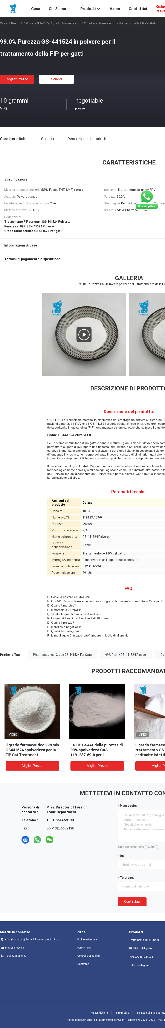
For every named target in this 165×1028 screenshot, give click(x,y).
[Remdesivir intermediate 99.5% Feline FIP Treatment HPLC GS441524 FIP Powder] (84, 334)
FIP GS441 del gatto (140, 948)
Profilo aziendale (87, 939)
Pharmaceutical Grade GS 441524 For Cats (62, 654)
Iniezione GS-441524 (141, 957)
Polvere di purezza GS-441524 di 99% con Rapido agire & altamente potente (32, 750)
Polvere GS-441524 (39, 23)
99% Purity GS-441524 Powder (126, 654)
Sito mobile (122, 1012)
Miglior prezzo (17, 79)
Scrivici (56, 79)
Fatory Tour (84, 947)
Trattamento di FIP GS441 (144, 939)
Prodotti (17, 23)
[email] (25, 840)
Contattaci (132, 902)
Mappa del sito (99, 1012)
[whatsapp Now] (147, 200)
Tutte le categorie (139, 965)
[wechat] (49, 840)
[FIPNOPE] (12, 8)
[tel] (61, 840)
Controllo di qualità (88, 955)
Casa (3, 23)
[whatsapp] (37, 840)
